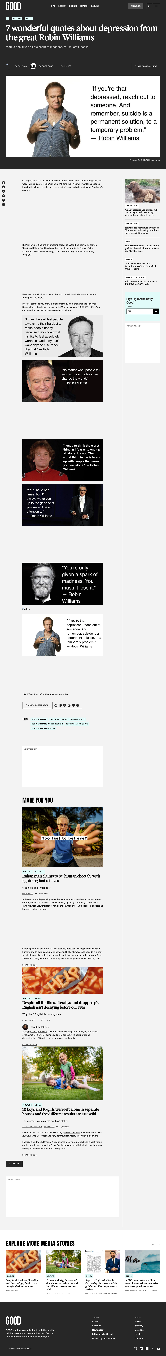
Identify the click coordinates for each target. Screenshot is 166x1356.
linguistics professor (37, 1031)
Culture (94, 6)
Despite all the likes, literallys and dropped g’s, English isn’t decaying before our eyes (60, 1004)
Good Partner (28, 1020)
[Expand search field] (149, 6)
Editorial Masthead (102, 1334)
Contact (96, 1325)
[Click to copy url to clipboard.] (3, 204)
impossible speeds (83, 952)
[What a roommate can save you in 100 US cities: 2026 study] (142, 279)
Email (130, 306)
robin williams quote (77, 724)
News (52, 6)
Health (83, 6)
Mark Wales (27, 894)
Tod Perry (22, 66)
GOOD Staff (47, 66)
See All (154, 1245)
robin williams (39, 719)
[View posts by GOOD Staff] (33, 66)
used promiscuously (62, 1034)
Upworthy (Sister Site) (103, 1338)
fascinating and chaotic (68, 1145)
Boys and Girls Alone (78, 1142)
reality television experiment (84, 1135)
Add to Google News (147, 66)
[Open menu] (156, 6)
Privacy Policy (26, 1348)
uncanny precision (66, 948)
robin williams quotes (43, 728)
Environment (132, 206)
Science (73, 6)
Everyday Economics (135, 277)
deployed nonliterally (64, 1038)
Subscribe (135, 6)
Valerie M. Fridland (40, 1027)
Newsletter (98, 1329)
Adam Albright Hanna (32, 1127)
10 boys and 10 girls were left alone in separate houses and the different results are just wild (60, 1111)
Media (29, 19)
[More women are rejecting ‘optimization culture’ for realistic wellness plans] (142, 263)
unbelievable (39, 955)
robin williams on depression (47, 724)
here (68, 310)
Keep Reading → (29, 965)
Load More (14, 1164)
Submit (157, 312)
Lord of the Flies (72, 1132)
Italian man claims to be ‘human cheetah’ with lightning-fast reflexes (61, 878)
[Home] (7, 18)
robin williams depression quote (67, 719)
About (95, 1321)
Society (62, 6)
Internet (39, 872)
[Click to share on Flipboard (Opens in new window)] (3, 195)
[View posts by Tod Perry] (9, 66)
